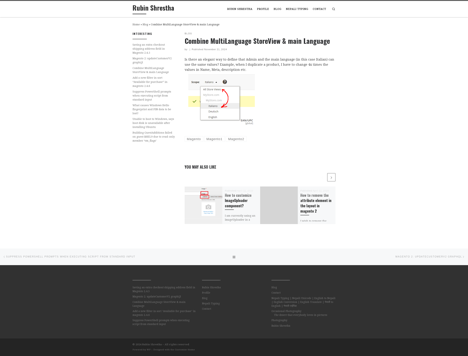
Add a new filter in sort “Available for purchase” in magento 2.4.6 (150, 81)
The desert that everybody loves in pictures (300, 314)
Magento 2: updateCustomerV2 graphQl (152, 60)
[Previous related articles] (322, 177)
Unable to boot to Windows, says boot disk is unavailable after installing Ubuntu (153, 123)
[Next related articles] (331, 177)
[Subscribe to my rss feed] (334, 345)
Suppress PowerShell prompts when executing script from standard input (152, 95)
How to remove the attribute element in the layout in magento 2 (315, 203)
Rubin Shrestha (211, 287)
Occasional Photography (286, 311)
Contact (206, 308)
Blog (145, 24)
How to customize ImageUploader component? (238, 200)
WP (149, 350)
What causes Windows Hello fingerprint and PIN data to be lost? (152, 109)
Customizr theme (185, 350)
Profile (206, 292)
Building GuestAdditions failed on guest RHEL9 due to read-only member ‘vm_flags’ (154, 136)
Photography (279, 320)
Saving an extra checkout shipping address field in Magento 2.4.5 (149, 48)
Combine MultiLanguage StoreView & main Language (151, 70)
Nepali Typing (211, 303)
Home (136, 24)
